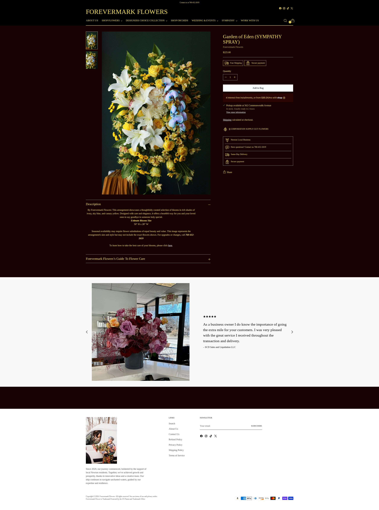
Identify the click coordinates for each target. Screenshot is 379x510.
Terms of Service (177, 455)
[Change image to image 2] (92, 60)
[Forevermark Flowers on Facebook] (280, 8)
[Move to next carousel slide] (292, 332)
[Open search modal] (285, 21)
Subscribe (256, 426)
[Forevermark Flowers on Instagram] (284, 8)
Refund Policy (175, 439)
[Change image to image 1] (92, 40)
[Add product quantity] (234, 77)
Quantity (227, 71)
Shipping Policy (176, 450)
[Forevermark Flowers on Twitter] (291, 8)
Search (172, 423)
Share (229, 172)
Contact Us (174, 434)
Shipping (227, 120)
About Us (173, 429)
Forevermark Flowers (233, 47)
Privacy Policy (175, 445)
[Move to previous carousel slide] (87, 332)
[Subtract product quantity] (225, 77)
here (170, 245)
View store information (236, 112)
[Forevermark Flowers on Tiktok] (288, 8)
